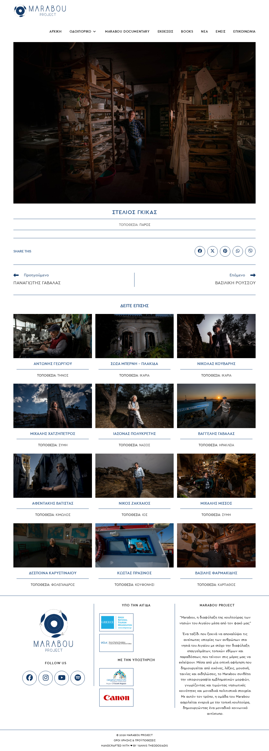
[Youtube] (61, 678)
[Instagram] (45, 678)
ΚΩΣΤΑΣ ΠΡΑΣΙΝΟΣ (134, 573)
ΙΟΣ (144, 515)
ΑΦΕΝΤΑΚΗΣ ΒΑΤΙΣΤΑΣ (52, 503)
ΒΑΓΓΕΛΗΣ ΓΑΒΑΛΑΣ (216, 434)
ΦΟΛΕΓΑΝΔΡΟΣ (63, 585)
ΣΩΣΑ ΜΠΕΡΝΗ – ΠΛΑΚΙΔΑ (134, 364)
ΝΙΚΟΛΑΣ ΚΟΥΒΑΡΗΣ (216, 364)
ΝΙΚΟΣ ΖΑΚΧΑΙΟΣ (134, 503)
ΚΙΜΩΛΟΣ (63, 515)
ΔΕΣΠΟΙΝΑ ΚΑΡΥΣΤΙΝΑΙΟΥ (52, 573)
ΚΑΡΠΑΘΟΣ (226, 585)
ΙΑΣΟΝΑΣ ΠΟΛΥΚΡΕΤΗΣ (134, 434)
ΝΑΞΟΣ (144, 445)
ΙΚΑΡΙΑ (144, 375)
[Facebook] (29, 678)
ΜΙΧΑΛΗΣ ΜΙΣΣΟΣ (216, 503)
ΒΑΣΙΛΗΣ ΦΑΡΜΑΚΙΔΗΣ (216, 573)
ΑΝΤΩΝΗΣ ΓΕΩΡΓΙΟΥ (53, 364)
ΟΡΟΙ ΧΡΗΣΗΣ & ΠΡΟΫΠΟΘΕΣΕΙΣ (135, 740)
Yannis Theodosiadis (152, 745)
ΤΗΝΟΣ (62, 375)
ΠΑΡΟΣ (144, 225)
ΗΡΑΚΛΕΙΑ (226, 445)
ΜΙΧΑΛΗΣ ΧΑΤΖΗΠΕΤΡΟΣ (52, 434)
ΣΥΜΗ (63, 445)
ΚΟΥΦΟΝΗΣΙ (144, 585)
